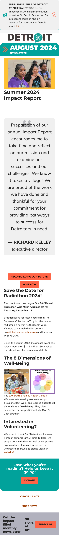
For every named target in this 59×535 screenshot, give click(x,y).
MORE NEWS (29, 506)
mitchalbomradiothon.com (22, 332)
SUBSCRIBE (45, 524)
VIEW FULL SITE (29, 496)
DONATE (29, 480)
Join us (19, 25)
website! (9, 452)
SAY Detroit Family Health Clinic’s (28, 395)
